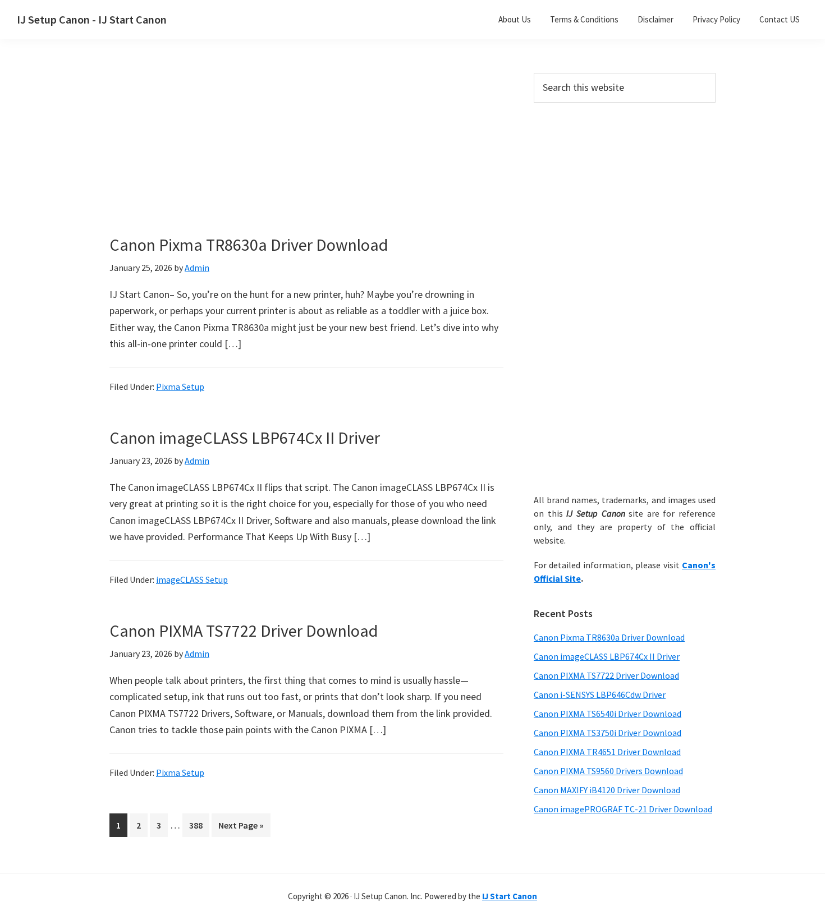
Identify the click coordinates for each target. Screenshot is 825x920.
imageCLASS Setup (192, 579)
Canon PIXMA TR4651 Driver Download (607, 751)
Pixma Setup (180, 386)
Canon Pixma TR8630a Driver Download (248, 244)
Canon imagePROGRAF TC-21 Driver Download (623, 809)
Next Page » (241, 828)
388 (198, 825)
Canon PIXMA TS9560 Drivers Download (608, 770)
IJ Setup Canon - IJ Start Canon (92, 19)
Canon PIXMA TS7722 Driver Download (243, 630)
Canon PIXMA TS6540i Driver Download (607, 713)
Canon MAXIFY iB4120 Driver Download (607, 789)
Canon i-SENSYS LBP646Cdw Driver (600, 694)
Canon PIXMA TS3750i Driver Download (607, 732)
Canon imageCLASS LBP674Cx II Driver (244, 437)
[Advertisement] (305, 155)
